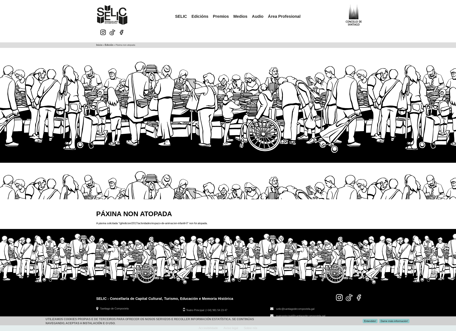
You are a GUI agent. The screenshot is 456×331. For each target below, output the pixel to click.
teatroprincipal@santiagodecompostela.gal (300, 315)
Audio (257, 16)
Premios (221, 16)
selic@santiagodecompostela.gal (295, 308)
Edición (109, 45)
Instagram (103, 32)
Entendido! (370, 321)
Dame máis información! (394, 321)
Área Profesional (284, 16)
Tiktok (112, 31)
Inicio (99, 45)
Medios (240, 16)
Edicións (199, 16)
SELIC (181, 16)
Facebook (122, 32)
